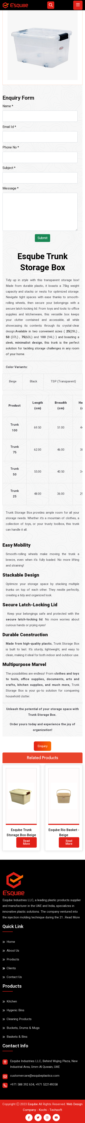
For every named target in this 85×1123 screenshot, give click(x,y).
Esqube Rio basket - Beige (63, 833)
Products (13, 959)
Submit (42, 238)
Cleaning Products (19, 1019)
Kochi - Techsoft (50, 1110)
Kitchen (12, 1001)
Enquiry (42, 746)
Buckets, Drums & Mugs (23, 1028)
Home (11, 941)
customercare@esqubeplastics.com (34, 1075)
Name (7, 106)
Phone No (10, 147)
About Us (13, 950)
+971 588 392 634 (22, 1084)
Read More (26, 842)
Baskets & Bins (17, 1036)
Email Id (9, 126)
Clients (11, 968)
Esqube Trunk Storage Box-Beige (21, 833)
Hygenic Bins (15, 1010)
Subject (8, 167)
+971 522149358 (46, 1084)
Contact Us (14, 977)
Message (10, 188)
